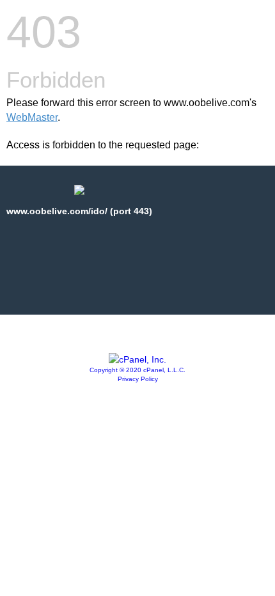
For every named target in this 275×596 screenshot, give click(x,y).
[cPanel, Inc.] (137, 359)
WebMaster (32, 117)
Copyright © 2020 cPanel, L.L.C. (137, 369)
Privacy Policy (138, 378)
